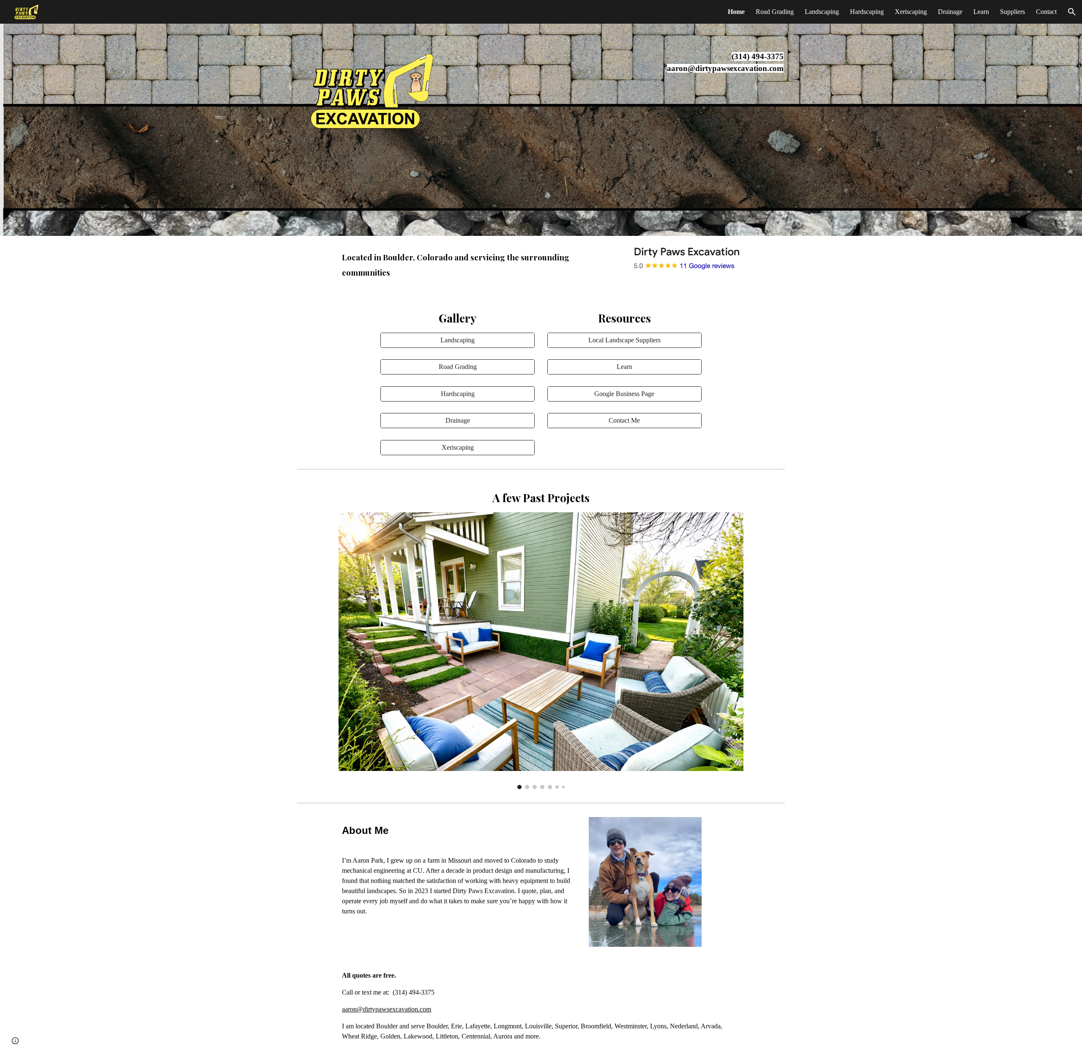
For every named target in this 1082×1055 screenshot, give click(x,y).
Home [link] (736, 11)
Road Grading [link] (775, 11)
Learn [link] (981, 11)
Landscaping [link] (822, 11)
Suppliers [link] (1012, 11)
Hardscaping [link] (867, 11)
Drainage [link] (950, 11)
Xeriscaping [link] (911, 11)
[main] (707, 62)
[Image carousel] (541, 650)
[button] (1072, 12)
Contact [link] (1046, 11)
